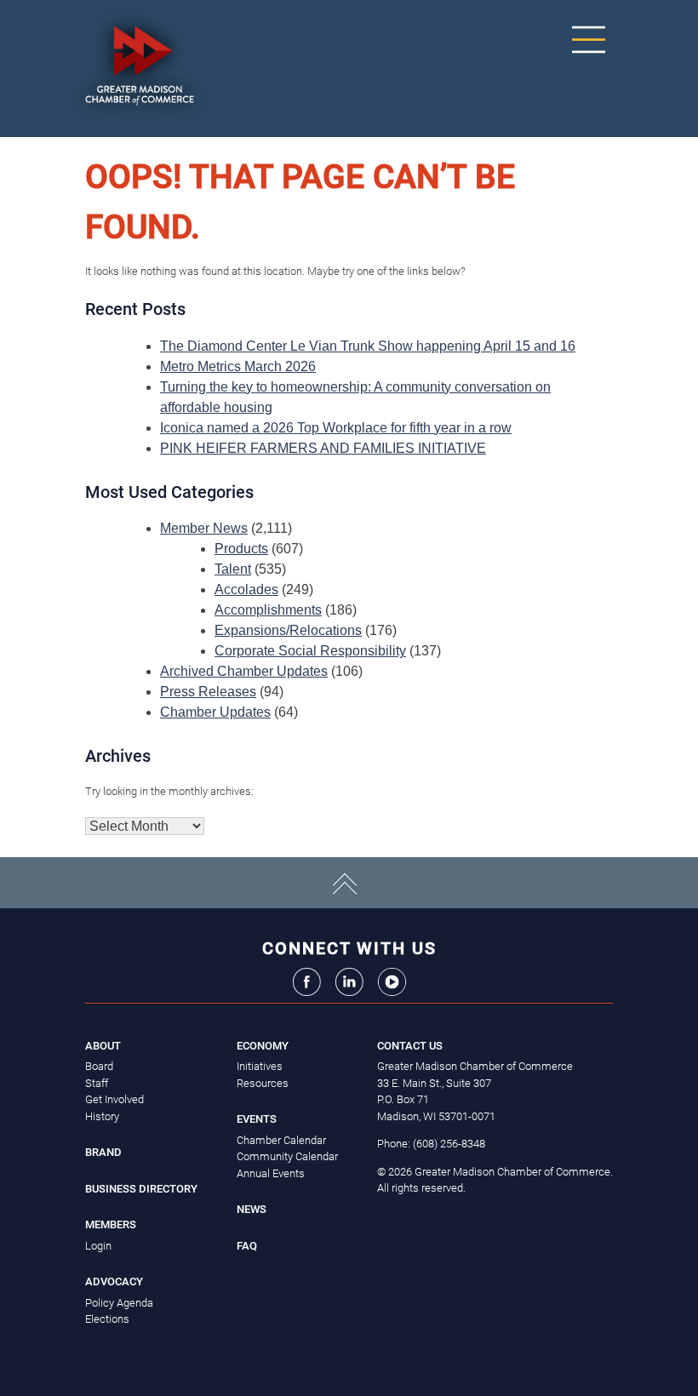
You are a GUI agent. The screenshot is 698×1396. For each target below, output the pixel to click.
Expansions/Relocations (288, 630)
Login (98, 1245)
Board (99, 1066)
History (102, 1116)
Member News (204, 528)
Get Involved (114, 1099)
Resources (263, 1083)
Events (257, 1119)
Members (110, 1224)
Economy (263, 1045)
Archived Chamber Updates (244, 671)
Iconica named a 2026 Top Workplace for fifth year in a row (336, 428)
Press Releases (208, 691)
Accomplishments (268, 610)
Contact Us (410, 1045)
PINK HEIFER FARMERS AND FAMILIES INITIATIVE (323, 448)
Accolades (246, 589)
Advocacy (114, 1281)
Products (241, 548)
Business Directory (141, 1188)
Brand (103, 1152)
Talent (233, 569)
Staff (96, 1083)
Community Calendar (287, 1156)
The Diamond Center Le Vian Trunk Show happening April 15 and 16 (367, 346)
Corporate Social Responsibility (310, 651)
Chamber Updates (215, 712)
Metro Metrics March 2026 (238, 366)
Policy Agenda (119, 1302)
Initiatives (260, 1066)
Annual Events (271, 1173)
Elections (107, 1319)
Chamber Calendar (281, 1140)
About (103, 1045)
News (251, 1209)
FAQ (247, 1245)
